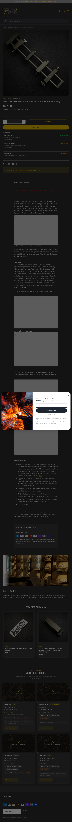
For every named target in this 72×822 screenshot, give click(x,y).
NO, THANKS (51, 415)
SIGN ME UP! (51, 410)
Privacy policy (53, 423)
